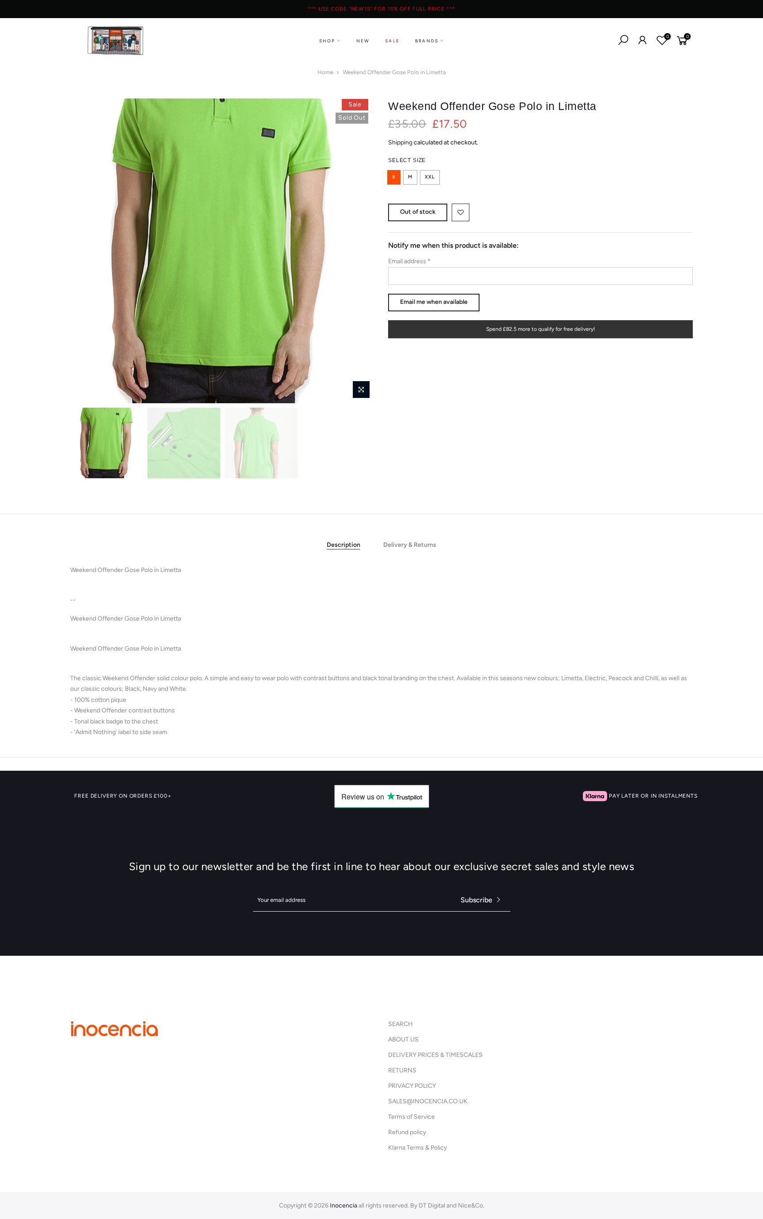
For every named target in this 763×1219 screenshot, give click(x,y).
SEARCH (400, 1024)
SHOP (327, 41)
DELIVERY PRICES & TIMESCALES (435, 1055)
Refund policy (407, 1132)
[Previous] (85, 251)
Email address (409, 261)
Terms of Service (411, 1117)
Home (325, 72)
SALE (392, 41)
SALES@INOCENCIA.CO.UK (428, 1101)
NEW (363, 41)
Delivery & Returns (409, 545)
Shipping (400, 142)
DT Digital (432, 1205)
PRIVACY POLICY (412, 1086)
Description (343, 545)
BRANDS (426, 41)
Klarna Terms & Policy (417, 1147)
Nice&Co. (471, 1205)
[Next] (359, 251)
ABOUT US (403, 1039)
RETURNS (402, 1070)
